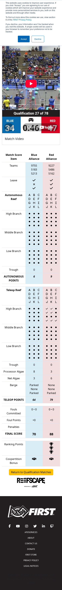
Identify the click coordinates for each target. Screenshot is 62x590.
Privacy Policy (22, 19)
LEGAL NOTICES (31, 566)
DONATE (31, 549)
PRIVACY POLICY (31, 560)
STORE (31, 554)
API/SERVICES (31, 532)
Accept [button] (24, 39)
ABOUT (31, 537)
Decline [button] (37, 39)
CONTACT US (31, 543)
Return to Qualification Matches (31, 472)
